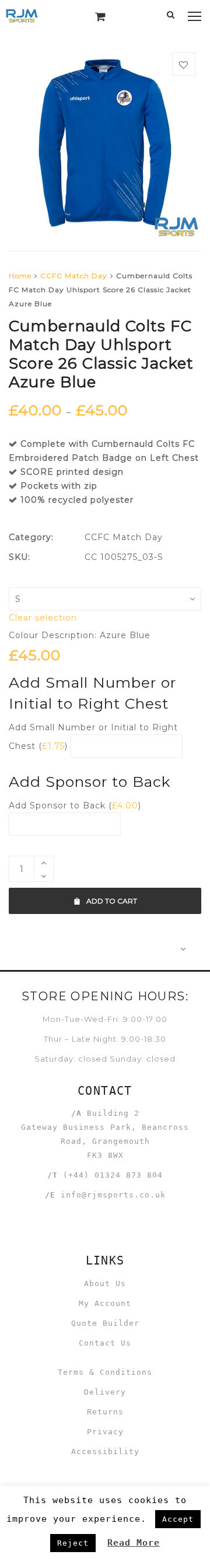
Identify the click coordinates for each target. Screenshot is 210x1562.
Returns (105, 1411)
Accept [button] (178, 1519)
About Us (105, 1283)
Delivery (105, 1392)
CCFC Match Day (73, 275)
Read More (133, 1543)
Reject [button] (73, 1543)
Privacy (105, 1431)
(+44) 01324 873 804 (113, 1175)
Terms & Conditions (105, 1372)
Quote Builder (105, 1323)
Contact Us (105, 1343)
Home (20, 275)
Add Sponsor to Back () (75, 805)
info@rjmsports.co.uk (113, 1194)
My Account (105, 1303)
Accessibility (105, 1451)
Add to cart (111, 900)
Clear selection (43, 617)
